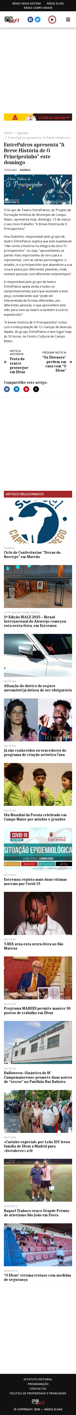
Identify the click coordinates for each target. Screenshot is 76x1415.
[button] (52, 19)
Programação (38, 1384)
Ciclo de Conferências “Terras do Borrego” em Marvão (32, 554)
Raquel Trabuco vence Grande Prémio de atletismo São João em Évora (36, 1213)
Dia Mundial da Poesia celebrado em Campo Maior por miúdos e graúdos (35, 817)
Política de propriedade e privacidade (38, 1393)
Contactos (38, 1388)
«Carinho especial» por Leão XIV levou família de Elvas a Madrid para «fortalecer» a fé (37, 1146)
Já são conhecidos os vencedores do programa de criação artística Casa (35, 752)
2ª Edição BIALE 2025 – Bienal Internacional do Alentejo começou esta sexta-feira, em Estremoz (35, 621)
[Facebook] (30, 19)
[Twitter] (38, 19)
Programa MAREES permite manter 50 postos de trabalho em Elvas (37, 1010)
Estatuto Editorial (38, 1379)
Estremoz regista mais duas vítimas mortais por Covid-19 (35, 881)
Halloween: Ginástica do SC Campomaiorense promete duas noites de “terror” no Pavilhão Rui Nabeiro (38, 1077)
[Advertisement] (38, 68)
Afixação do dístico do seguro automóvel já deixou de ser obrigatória (38, 688)
